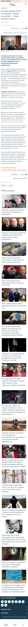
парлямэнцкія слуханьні (16, 95)
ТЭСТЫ (15, 625)
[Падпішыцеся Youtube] (12, 601)
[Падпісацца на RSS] (5, 605)
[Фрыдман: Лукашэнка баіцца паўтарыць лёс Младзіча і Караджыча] (14, 201)
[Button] (14, 28)
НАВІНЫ (6, 625)
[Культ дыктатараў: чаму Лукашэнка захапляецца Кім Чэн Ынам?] (14, 272)
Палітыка (4, 8)
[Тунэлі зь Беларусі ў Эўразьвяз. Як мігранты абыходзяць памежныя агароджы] (14, 554)
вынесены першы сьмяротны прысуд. (12, 122)
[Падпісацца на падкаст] (16, 601)
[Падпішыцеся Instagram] (23, 601)
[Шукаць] (22, 625)
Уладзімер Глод (5, 22)
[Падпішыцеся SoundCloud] (19, 601)
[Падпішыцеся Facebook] (5, 601)
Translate (24, 1)
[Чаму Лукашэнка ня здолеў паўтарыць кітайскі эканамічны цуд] (14, 295)
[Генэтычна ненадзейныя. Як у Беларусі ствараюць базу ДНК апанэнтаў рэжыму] (14, 249)
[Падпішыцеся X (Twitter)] (9, 601)
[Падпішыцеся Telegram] (2, 605)
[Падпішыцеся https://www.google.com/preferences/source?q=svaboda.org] (2, 601)
